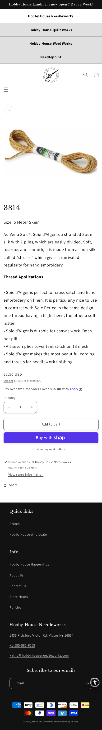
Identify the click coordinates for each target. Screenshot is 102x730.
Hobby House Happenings (29, 564)
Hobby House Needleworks (45, 721)
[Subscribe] (87, 683)
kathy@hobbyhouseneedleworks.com (39, 655)
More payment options (51, 449)
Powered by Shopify (68, 721)
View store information (25, 474)
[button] (6, 89)
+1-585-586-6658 (22, 645)
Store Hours (18, 597)
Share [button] (13, 485)
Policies (15, 607)
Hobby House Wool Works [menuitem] (50, 43)
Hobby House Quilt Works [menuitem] (50, 30)
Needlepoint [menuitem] (51, 57)
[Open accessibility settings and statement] (95, 682)
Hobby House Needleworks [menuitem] (51, 16)
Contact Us (17, 586)
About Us (16, 575)
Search (14, 524)
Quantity (9, 398)
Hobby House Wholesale (28, 534)
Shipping (9, 380)
